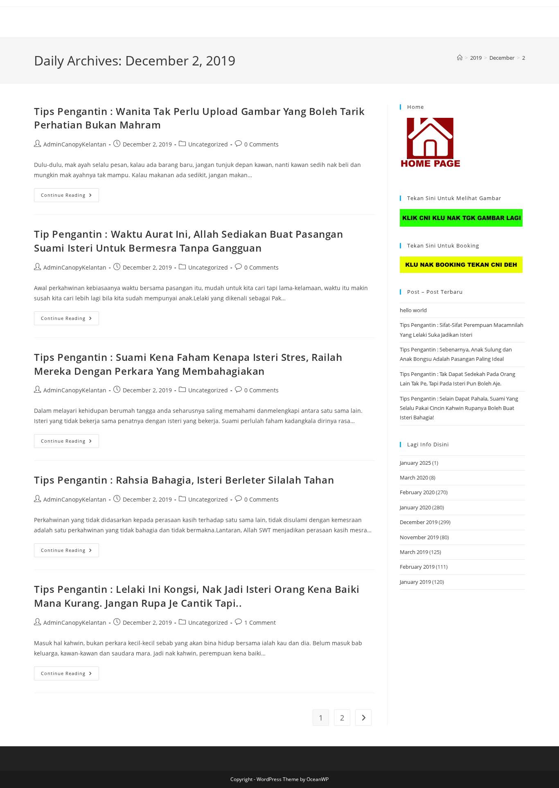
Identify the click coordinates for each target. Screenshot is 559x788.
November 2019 (419, 537)
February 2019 (417, 566)
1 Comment (260, 622)
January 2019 (415, 581)
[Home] (459, 57)
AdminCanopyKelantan (74, 144)
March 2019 (414, 552)
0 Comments (261, 144)
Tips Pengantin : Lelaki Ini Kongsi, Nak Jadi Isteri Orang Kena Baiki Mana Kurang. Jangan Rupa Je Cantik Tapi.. (197, 596)
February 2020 (417, 492)
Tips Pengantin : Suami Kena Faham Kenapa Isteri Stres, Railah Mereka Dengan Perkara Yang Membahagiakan (188, 364)
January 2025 (415, 462)
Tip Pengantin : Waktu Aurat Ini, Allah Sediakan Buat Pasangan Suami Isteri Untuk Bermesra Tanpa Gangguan (188, 240)
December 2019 (418, 522)
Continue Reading (70, 196)
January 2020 (415, 507)
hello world (413, 310)
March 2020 (414, 477)
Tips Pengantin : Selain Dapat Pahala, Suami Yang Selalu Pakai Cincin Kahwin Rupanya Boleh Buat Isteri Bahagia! (459, 408)
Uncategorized (208, 144)
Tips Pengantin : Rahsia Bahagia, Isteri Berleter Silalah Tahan (184, 479)
